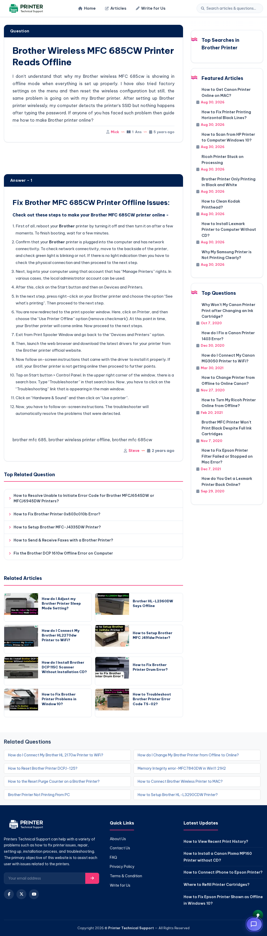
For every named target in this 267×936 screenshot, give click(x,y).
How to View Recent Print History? (216, 841)
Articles (118, 8)
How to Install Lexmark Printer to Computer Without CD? (229, 229)
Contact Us (120, 848)
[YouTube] (34, 894)
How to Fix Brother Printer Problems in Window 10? (59, 699)
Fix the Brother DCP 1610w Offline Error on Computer (63, 553)
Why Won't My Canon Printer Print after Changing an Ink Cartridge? (228, 310)
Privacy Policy (122, 866)
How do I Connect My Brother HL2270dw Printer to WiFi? (61, 635)
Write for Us (153, 8)
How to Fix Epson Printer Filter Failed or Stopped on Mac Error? (227, 456)
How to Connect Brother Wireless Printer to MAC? (180, 781)
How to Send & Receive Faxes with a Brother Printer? (63, 540)
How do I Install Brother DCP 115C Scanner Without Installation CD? (64, 667)
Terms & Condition (126, 876)
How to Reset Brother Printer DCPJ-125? (42, 768)
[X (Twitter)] (21, 894)
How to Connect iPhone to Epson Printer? (223, 872)
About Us (118, 839)
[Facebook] (9, 894)
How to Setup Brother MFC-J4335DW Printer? (57, 527)
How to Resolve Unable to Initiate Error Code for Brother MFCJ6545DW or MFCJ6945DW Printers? (84, 498)
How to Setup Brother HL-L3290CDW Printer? (178, 794)
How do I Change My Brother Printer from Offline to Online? (188, 755)
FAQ (113, 857)
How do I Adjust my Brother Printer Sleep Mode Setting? (61, 603)
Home (90, 8)
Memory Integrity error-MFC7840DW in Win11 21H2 (182, 768)
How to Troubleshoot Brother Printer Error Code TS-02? (152, 699)
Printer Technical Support (131, 928)
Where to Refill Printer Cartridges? (217, 884)
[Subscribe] (92, 878)
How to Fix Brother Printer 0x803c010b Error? (57, 514)
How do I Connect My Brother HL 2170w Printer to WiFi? (55, 755)
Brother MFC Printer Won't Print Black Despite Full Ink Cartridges (227, 428)
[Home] (25, 8)
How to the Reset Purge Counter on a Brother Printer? (54, 781)
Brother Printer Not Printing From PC (39, 794)
